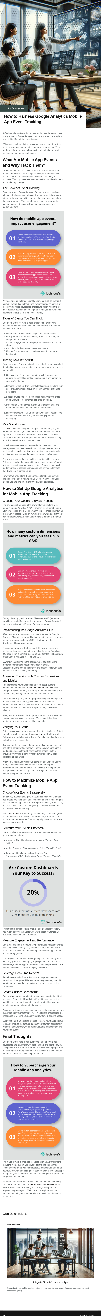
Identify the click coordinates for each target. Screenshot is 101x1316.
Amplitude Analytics (12, 813)
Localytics (7, 429)
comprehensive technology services (43, 1184)
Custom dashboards (12, 996)
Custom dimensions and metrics (41, 688)
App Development (16, 108)
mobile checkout (23, 451)
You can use (36, 734)
